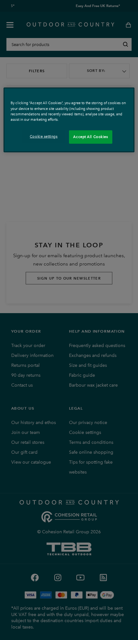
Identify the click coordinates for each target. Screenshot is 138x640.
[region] (69, 120)
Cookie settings (44, 136)
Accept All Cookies (90, 136)
